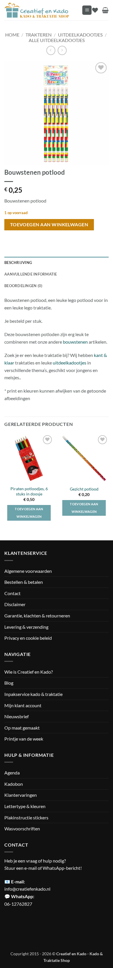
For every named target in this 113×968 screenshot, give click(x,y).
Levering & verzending (26, 627)
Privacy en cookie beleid (28, 638)
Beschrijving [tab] (18, 262)
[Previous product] (62, 50)
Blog (8, 683)
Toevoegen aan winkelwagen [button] (29, 512)
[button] (87, 10)
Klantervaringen (20, 795)
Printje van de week (23, 738)
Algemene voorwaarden (28, 571)
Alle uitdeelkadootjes (57, 40)
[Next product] (50, 50)
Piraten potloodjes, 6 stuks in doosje (29, 491)
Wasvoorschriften (22, 828)
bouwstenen (76, 341)
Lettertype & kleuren (24, 806)
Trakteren (38, 34)
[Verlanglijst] (95, 10)
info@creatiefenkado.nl (27, 889)
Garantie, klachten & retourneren (37, 615)
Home (12, 34)
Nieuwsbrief (16, 716)
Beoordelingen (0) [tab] (23, 285)
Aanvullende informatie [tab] (30, 274)
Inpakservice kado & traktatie (33, 694)
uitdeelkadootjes (70, 362)
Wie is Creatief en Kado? (28, 671)
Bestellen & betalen (23, 582)
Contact (12, 593)
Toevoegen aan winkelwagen (49, 224)
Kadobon (13, 784)
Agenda (12, 772)
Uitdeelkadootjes (80, 34)
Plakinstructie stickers (26, 817)
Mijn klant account (22, 705)
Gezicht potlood (84, 489)
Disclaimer (14, 604)
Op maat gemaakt (22, 727)
